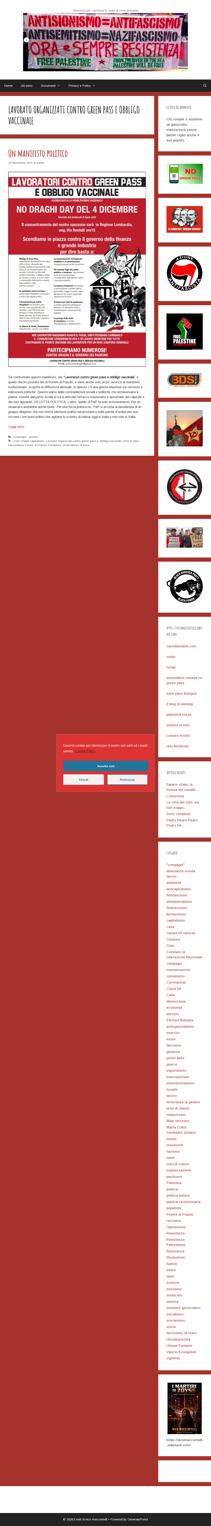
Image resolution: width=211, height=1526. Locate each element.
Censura (173, 939)
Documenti (48, 85)
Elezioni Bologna (179, 1020)
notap (171, 667)
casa (170, 927)
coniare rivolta (178, 736)
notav (171, 657)
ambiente (173, 883)
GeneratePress (138, 1519)
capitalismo (175, 920)
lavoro (171, 1096)
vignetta (173, 1358)
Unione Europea (179, 1346)
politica (172, 1189)
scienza (172, 1283)
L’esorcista (175, 796)
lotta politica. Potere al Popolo (27, 445)
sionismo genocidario (183, 1308)
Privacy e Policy (79, 85)
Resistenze (175, 1251)
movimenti (174, 1145)
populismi (173, 1208)
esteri (171, 1039)
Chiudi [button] (83, 779)
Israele (172, 1090)
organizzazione (178, 1170)
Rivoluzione (175, 1257)
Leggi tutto (16, 426)
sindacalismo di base (75, 445)
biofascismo (176, 914)
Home (8, 85)
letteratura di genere (183, 1102)
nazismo (173, 1151)
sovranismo (175, 1320)
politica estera (178, 1195)
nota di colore (177, 1164)
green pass (175, 1058)
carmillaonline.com (181, 646)
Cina (170, 946)
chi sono (27, 85)
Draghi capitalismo (33, 441)
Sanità (171, 1264)
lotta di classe (177, 1108)
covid (16, 441)
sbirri (170, 1276)
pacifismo (174, 1177)
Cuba (170, 995)
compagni (174, 964)
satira (171, 1270)
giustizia (173, 1052)
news (170, 1158)
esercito (173, 1033)
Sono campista (178, 814)
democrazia (175, 1001)
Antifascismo (176, 895)
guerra (171, 1064)
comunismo (175, 976)
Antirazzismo (176, 908)
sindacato (174, 1295)
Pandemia (54, 445)
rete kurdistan (177, 746)
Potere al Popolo (179, 1214)
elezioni (172, 1014)
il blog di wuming (179, 704)
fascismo (173, 1045)
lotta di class (131, 441)
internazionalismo (180, 1083)
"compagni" (20, 436)
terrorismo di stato (181, 1333)
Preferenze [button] (127, 779)
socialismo (175, 1314)
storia (171, 1327)
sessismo (174, 1289)
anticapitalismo (178, 889)
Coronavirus (176, 982)
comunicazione (178, 970)
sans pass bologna (181, 693)
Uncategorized (178, 1339)
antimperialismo (179, 902)
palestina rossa (178, 715)
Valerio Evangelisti (181, 1352)
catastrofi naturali (180, 933)
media (171, 1139)
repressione (175, 1227)
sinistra (33, 436)
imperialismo (176, 1071)
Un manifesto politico (38, 153)
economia (174, 1008)
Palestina (174, 1183)
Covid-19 (173, 989)
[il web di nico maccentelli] (105, 42)
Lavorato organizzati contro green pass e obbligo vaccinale (84, 441)
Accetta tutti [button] (106, 766)
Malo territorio (177, 1121)
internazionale (177, 1077)
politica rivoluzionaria (183, 1202)
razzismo (173, 1221)
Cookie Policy (85, 751)
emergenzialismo (180, 1027)
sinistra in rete (178, 725)
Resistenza (175, 1233)
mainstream (175, 1115)
